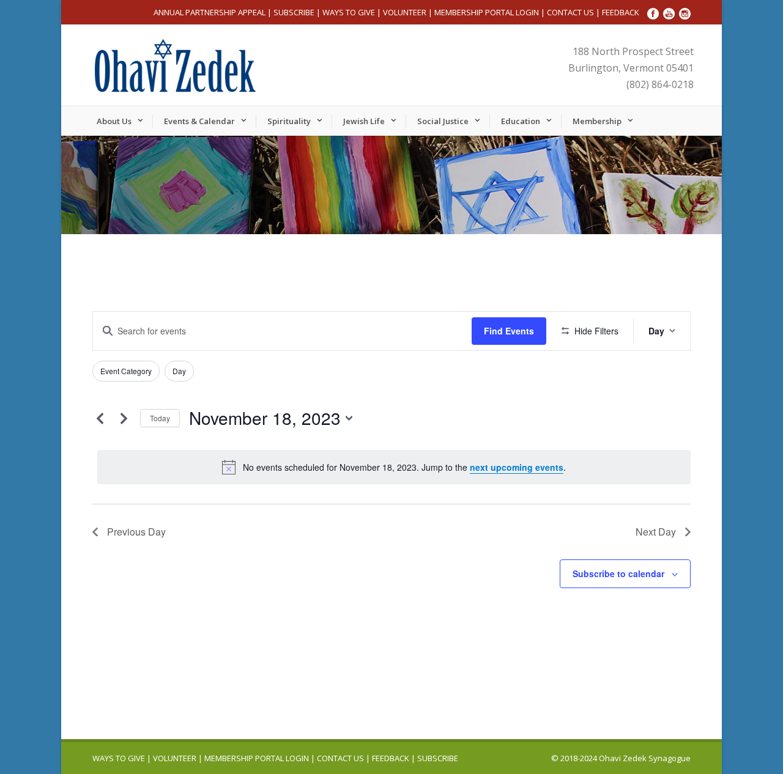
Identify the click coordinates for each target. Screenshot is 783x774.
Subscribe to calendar (618, 573)
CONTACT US (570, 12)
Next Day (656, 532)
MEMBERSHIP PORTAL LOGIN (486, 12)
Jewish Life (364, 121)
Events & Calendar (199, 121)
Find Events (509, 331)
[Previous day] (99, 418)
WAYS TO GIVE (348, 12)
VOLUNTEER (404, 12)
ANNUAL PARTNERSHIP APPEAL (209, 12)
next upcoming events (516, 467)
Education (520, 121)
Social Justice (443, 121)
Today (160, 418)
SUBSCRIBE (293, 12)
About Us (114, 121)
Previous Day (136, 532)
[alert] (394, 467)
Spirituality (289, 121)
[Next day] (123, 418)
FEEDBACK (620, 12)
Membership (597, 121)
